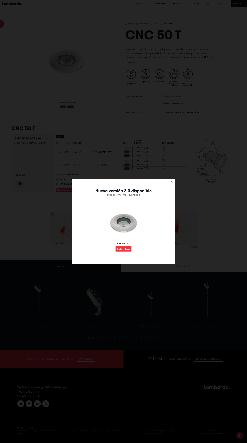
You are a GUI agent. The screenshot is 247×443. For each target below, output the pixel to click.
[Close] (172, 182)
